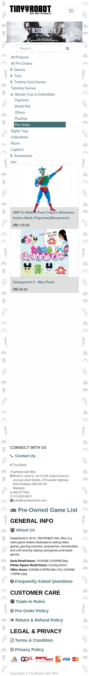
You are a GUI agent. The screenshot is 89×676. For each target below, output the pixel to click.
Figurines (22, 99)
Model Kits (22, 106)
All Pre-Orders (21, 63)
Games (19, 69)
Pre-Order (22, 124)
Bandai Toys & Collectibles (35, 94)
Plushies (21, 118)
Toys (17, 75)
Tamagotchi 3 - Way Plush (34, 282)
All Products (20, 57)
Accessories (23, 155)
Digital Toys (19, 130)
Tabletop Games (23, 88)
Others (20, 112)
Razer (15, 143)
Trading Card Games (30, 81)
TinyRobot (20, 464)
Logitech (17, 149)
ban (14, 161)
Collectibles (19, 137)
